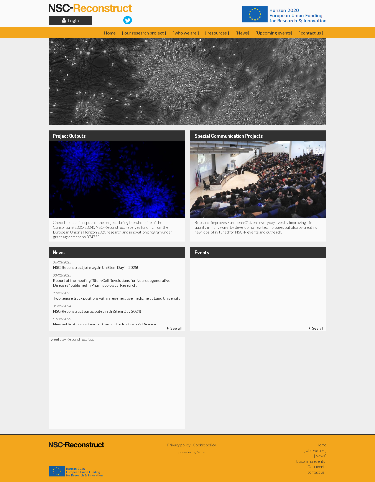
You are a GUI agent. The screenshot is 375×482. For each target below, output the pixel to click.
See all (175, 328)
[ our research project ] (144, 32)
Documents (316, 466)
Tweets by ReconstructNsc (71, 339)
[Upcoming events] (274, 32)
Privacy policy (179, 445)
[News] (242, 32)
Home (110, 32)
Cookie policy (204, 445)
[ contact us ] (311, 32)
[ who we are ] (186, 32)
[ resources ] (217, 32)
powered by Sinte (191, 452)
